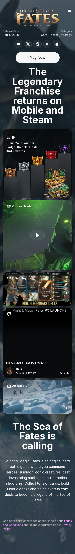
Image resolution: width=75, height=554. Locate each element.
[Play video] (37, 235)
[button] (37, 163)
